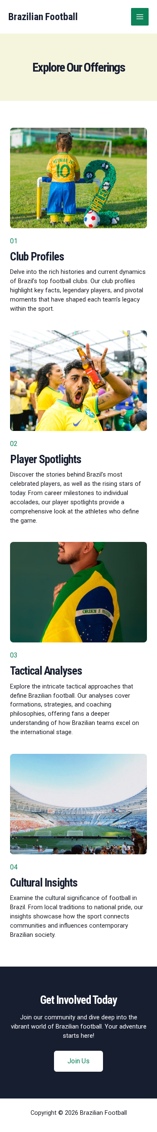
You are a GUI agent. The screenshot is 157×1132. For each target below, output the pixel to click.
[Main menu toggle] (140, 17)
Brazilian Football (43, 17)
